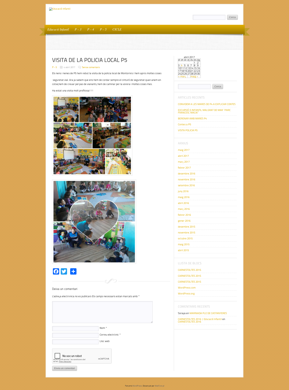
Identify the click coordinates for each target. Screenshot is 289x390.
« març (182, 76)
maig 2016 (184, 197)
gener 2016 (184, 220)
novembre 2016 (186, 179)
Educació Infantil (58, 29)
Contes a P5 (184, 124)
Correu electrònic (110, 334)
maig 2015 (184, 244)
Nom (103, 327)
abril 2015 (183, 250)
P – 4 (90, 29)
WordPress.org (186, 293)
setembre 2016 (186, 185)
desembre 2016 (186, 173)
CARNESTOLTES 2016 (189, 321)
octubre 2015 (185, 238)
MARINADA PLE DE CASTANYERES (208, 313)
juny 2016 (183, 191)
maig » (194, 76)
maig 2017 (184, 149)
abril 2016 (183, 203)
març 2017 (184, 161)
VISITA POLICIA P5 (188, 130)
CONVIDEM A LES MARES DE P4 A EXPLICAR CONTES (207, 104)
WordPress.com (187, 287)
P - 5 (54, 67)
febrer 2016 (184, 214)
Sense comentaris (91, 67)
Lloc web (105, 341)
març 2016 (184, 208)
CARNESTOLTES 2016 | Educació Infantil (200, 319)
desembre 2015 (186, 226)
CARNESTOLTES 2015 (189, 269)
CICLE (116, 29)
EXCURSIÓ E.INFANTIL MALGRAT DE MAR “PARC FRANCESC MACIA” (204, 111)
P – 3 (78, 29)
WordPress (137, 385)
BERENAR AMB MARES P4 (192, 118)
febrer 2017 (184, 167)
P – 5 (103, 29)
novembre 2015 (186, 232)
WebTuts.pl (159, 385)
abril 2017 (183, 155)
